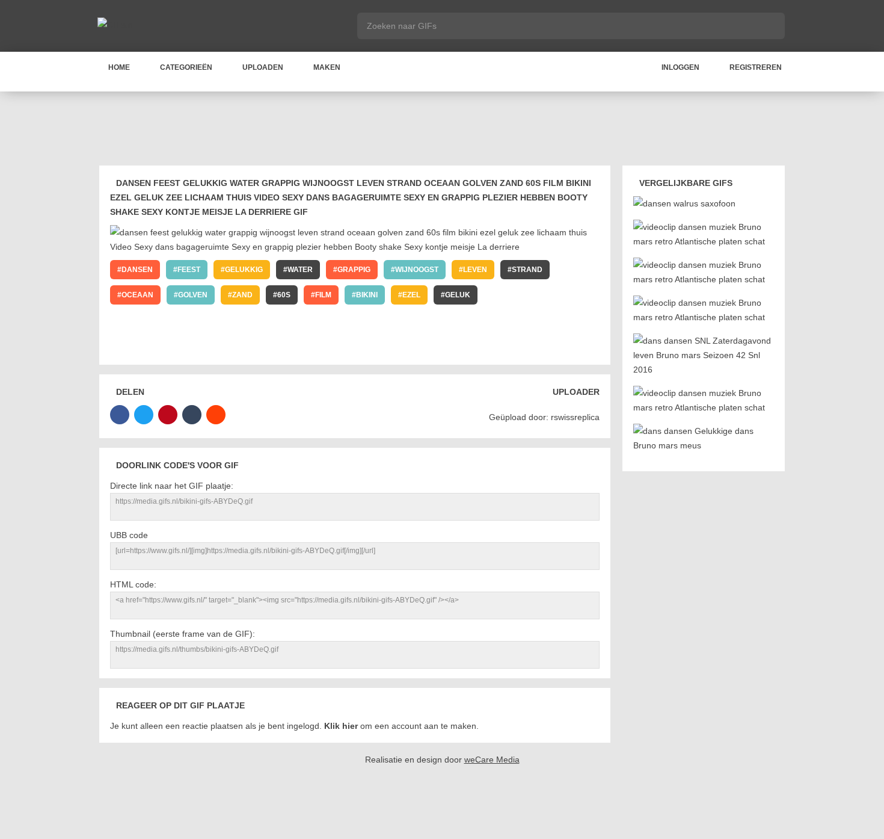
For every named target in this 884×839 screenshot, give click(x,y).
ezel (411, 295)
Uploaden (262, 67)
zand (242, 295)
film (323, 295)
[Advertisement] (442, 131)
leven (475, 269)
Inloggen (680, 67)
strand (527, 269)
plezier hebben (465, 320)
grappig (353, 269)
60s (283, 295)
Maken (326, 67)
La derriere (249, 345)
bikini (367, 295)
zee (502, 295)
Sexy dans (213, 320)
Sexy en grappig (376, 320)
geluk (457, 295)
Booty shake (547, 320)
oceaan (137, 295)
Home (119, 67)
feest (188, 269)
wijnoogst (416, 269)
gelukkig (244, 269)
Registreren (755, 67)
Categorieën (186, 67)
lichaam (550, 295)
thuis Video (144, 320)
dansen (137, 269)
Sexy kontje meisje (160, 345)
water (300, 269)
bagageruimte (288, 320)
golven (192, 295)
